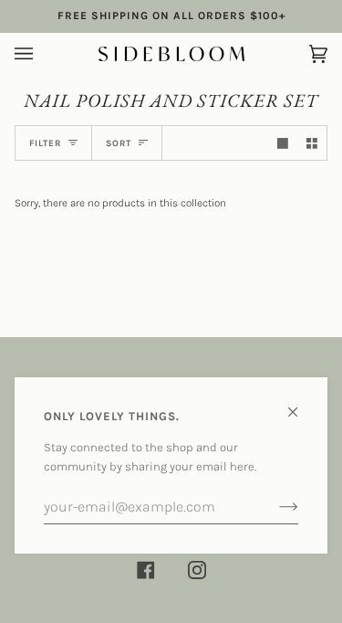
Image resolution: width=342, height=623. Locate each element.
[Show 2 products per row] (311, 143)
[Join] (274, 507)
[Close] (300, 404)
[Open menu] (42, 54)
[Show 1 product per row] (282, 143)
